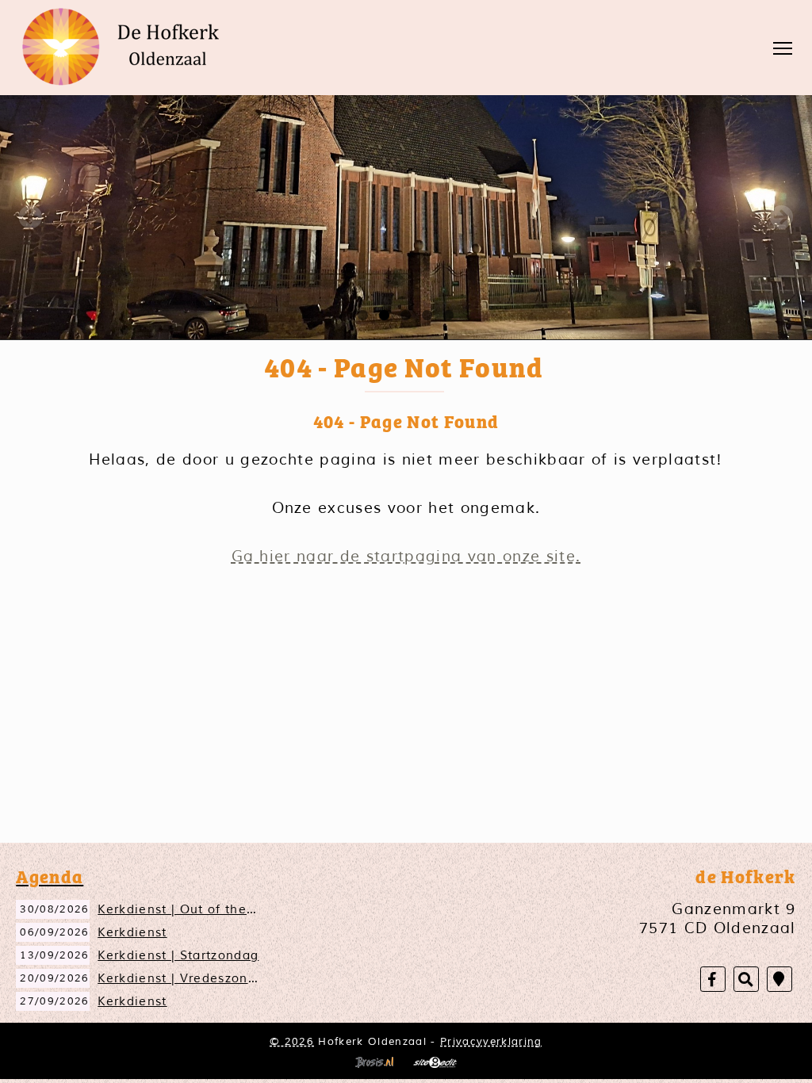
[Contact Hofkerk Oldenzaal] (779, 979)
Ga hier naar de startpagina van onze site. (406, 556)
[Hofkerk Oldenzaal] (127, 47)
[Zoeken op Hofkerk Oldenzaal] (746, 979)
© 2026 (292, 1041)
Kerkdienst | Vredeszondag (185, 978)
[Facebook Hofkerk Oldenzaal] (713, 979)
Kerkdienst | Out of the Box (186, 909)
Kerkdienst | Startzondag (178, 955)
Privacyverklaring (491, 1041)
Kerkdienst (132, 932)
